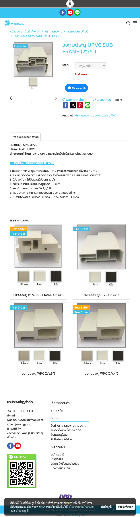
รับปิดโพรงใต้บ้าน (61, 439)
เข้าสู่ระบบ (57, 459)
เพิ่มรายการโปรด (75, 99)
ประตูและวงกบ (84, 115)
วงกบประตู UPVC (105, 115)
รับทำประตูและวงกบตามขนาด (68, 425)
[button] (127, 23)
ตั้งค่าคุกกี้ (106, 506)
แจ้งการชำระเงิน (60, 468)
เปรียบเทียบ (103, 99)
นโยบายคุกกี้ (22, 510)
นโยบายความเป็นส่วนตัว (81, 506)
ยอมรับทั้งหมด (125, 506)
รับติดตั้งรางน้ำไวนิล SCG (66, 430)
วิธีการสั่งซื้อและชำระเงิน (65, 463)
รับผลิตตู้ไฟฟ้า (60, 434)
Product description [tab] (25, 137)
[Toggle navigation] (135, 23)
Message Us (78, 88)
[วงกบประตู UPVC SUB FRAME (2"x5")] (33, 66)
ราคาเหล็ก (57, 410)
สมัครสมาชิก (58, 454)
